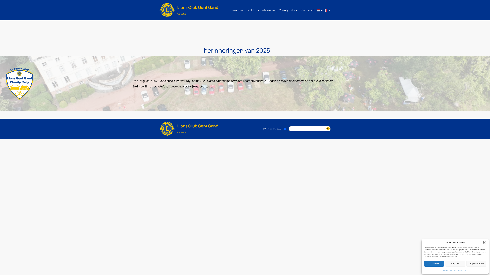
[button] (485, 242)
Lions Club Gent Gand (197, 7)
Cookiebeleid (447, 270)
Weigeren (455, 264)
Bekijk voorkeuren (476, 264)
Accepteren (434, 264)
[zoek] (328, 128)
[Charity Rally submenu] (296, 10)
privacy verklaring (460, 270)
